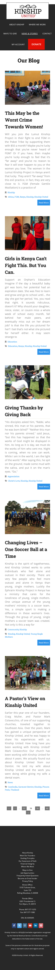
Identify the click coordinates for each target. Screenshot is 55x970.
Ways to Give (27, 870)
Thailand (15, 789)
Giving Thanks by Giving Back (24, 411)
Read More (44, 202)
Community (13, 629)
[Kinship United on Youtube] (30, 925)
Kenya (23, 196)
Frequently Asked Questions (27, 875)
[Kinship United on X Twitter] (19, 925)
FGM (17, 196)
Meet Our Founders (27, 855)
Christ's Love (14, 480)
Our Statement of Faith (27, 861)
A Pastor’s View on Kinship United (25, 701)
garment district (26, 786)
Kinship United (27, 11)
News (10, 782)
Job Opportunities (27, 873)
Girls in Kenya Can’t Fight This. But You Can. (26, 265)
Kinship (11, 192)
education (12, 346)
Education (12, 341)
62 (47, 808)
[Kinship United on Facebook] (14, 925)
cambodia (12, 786)
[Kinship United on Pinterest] (41, 925)
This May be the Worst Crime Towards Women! (24, 120)
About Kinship (27, 853)
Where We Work (27, 866)
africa (11, 196)
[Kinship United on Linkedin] (35, 925)
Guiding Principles (27, 858)
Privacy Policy (27, 881)
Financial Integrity (27, 864)
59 (37, 808)
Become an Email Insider (27, 878)
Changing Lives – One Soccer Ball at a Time (26, 549)
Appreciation (13, 476)
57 (24, 808)
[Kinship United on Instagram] (25, 925)
